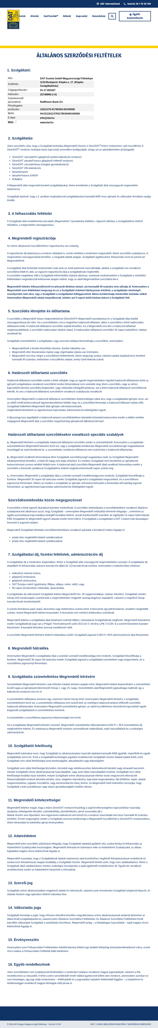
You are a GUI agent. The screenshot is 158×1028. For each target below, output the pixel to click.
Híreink (34, 16)
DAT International (110, 3)
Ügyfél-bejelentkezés (135, 16)
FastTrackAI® (51, 16)
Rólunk (67, 16)
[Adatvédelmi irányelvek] (139, 1024)
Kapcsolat (81, 16)
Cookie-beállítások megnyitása (111, 1024)
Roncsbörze (98, 16)
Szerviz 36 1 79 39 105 (139, 3)
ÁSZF (92, 1024)
